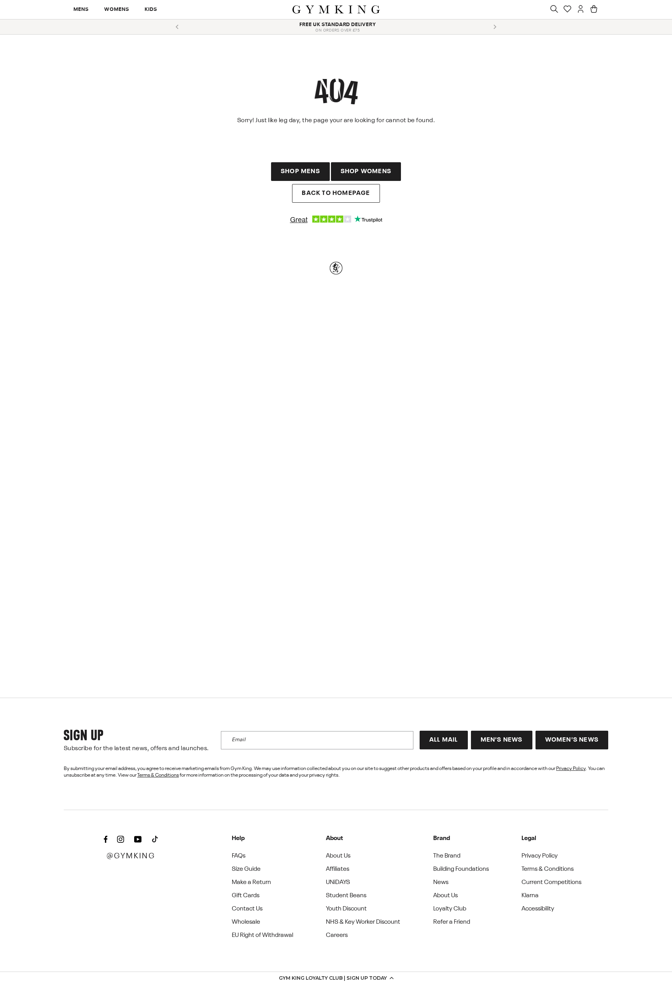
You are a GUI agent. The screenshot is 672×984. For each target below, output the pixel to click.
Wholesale (246, 922)
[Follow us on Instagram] (120, 840)
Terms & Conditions (158, 775)
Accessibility (538, 909)
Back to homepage (336, 193)
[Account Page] (580, 9)
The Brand (446, 856)
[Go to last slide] (177, 27)
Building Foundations (461, 869)
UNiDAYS (338, 882)
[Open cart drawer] (593, 9)
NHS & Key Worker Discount (363, 922)
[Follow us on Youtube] (137, 840)
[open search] (554, 9)
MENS (81, 9)
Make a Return (251, 882)
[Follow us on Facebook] (105, 840)
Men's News (502, 740)
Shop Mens (300, 171)
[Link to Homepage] (336, 9)
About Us (338, 856)
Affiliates (337, 869)
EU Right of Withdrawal (262, 935)
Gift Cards (245, 896)
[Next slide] (494, 27)
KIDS (151, 9)
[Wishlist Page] (567, 9)
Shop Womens (366, 171)
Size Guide (246, 869)
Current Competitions (551, 882)
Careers (337, 935)
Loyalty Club (449, 909)
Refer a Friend (451, 922)
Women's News (571, 740)
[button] (336, 978)
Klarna (530, 896)
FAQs (238, 856)
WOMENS (116, 9)
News (440, 882)
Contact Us (247, 909)
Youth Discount (346, 909)
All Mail (443, 740)
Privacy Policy (571, 768)
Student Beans (346, 896)
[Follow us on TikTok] (154, 840)
